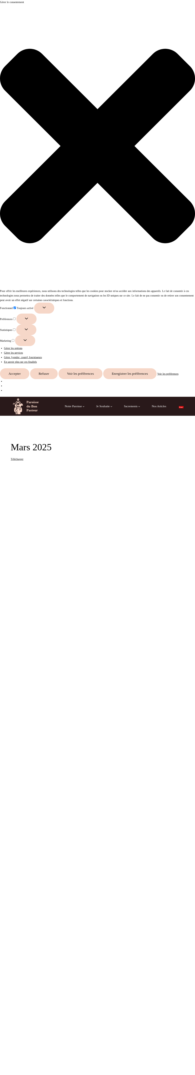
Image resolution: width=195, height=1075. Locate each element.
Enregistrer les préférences (130, 373)
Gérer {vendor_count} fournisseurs (23, 357)
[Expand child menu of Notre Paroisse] (74, 406)
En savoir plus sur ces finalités (20, 361)
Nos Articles (159, 406)
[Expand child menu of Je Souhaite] (104, 406)
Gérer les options (13, 348)
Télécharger (17, 459)
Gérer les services (13, 352)
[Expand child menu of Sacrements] (132, 406)
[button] (97, 147)
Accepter (15, 373)
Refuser (44, 373)
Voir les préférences (80, 373)
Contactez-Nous (109, 425)
